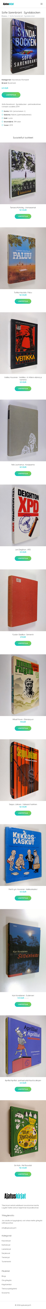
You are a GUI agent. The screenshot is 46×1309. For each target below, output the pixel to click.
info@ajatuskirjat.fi (9, 1228)
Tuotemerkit (6, 1261)
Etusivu (4, 16)
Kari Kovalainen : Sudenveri (23, 995)
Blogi (4, 1276)
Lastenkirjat (6, 1249)
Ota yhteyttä (6, 1280)
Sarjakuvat (6, 1253)
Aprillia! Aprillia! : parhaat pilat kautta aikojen (23, 1080)
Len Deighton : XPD (23, 549)
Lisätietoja (11, 95)
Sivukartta (5, 1293)
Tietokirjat (6, 1257)
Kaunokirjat (16, 80)
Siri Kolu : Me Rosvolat (23, 1165)
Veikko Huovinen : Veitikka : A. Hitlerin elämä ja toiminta (23, 378)
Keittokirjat (6, 1245)
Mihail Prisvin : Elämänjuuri (23, 719)
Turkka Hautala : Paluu (23, 292)
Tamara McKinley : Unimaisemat (23, 207)
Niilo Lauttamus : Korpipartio (23, 465)
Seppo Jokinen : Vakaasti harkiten (23, 804)
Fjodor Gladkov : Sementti (23, 634)
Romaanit (25, 80)
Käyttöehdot (7, 1284)
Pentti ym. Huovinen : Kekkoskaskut (23, 889)
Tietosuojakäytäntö (9, 1289)
